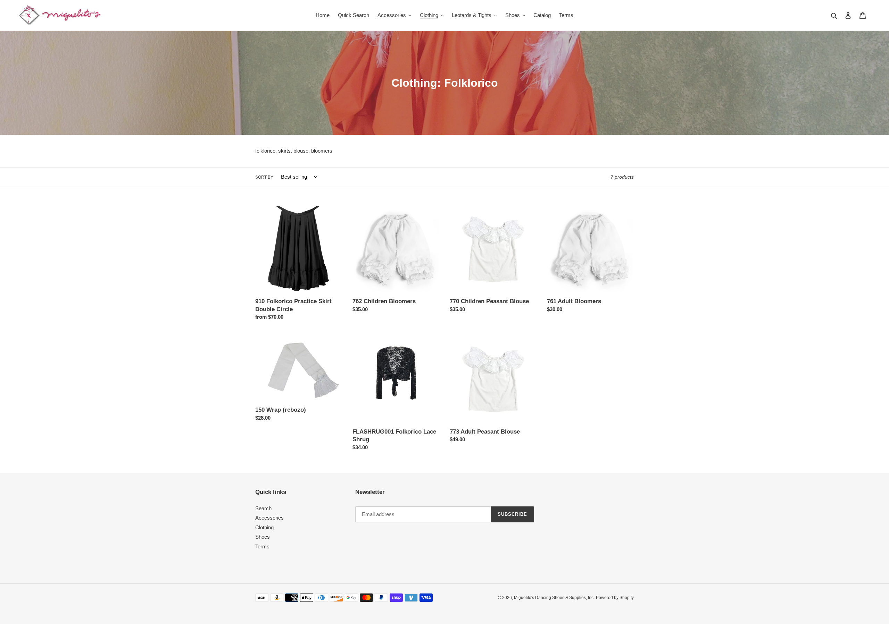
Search (263, 508)
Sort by (264, 177)
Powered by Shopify (615, 597)
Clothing (264, 527)
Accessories (269, 518)
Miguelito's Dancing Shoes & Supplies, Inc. (554, 597)
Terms (262, 546)
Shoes (262, 537)
